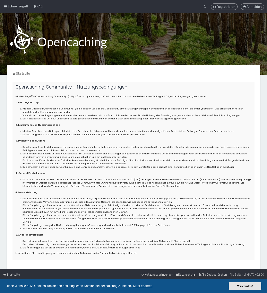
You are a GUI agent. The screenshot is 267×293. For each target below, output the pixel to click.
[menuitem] (38, 6)
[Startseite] (58, 39)
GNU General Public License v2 (115, 179)
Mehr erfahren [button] (142, 286)
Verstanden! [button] (245, 286)
